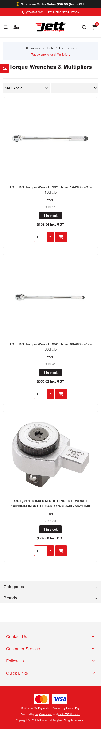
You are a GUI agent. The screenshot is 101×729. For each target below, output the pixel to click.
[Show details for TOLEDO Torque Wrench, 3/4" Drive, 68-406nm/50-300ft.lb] (51, 298)
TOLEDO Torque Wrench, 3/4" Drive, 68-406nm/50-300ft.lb (50, 346)
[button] (50, 237)
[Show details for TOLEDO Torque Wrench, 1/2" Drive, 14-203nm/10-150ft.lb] (51, 141)
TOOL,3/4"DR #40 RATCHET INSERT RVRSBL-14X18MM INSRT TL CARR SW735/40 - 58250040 (50, 503)
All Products (33, 48)
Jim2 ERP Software (69, 714)
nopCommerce (43, 714)
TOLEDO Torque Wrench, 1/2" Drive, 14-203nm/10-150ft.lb (50, 189)
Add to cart (61, 237)
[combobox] (40, 237)
